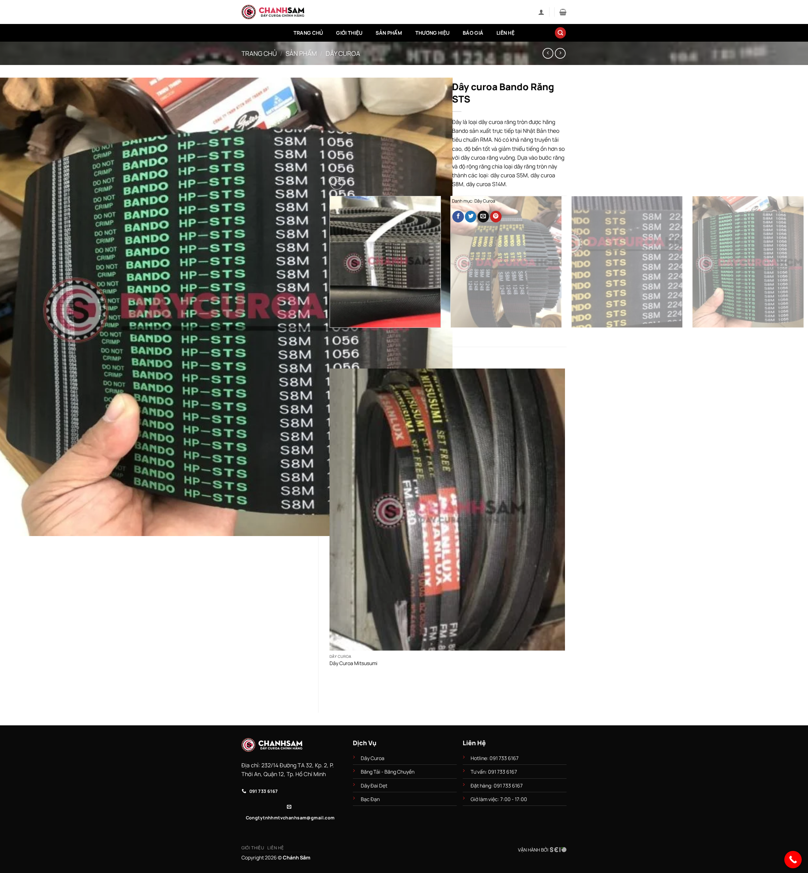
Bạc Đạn (370, 799)
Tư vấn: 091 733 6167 (494, 771)
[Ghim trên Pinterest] (496, 216)
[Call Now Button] (793, 859)
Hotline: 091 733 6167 (495, 758)
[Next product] (548, 53)
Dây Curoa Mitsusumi (353, 663)
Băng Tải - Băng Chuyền (387, 771)
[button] (541, 12)
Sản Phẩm (389, 32)
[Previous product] (560, 53)
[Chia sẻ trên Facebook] (458, 216)
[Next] (353, 179)
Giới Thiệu (349, 32)
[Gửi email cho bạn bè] (483, 216)
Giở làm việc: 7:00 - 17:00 (499, 799)
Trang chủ (259, 53)
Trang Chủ (308, 32)
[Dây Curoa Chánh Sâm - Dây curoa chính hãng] (273, 12)
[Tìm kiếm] (560, 32)
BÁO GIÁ (473, 32)
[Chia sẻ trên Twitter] (470, 216)
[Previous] (331, 334)
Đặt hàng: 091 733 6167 (497, 785)
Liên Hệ (505, 32)
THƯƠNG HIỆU (432, 32)
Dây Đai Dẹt (374, 785)
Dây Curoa (343, 53)
